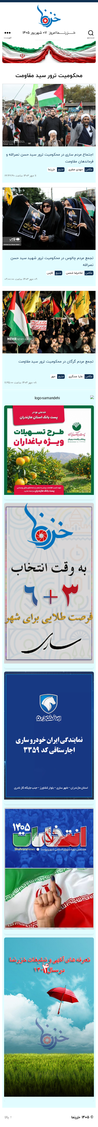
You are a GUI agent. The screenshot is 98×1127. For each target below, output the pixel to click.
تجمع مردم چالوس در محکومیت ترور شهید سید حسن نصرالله (51, 262)
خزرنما (75, 1117)
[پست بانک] (49, 450)
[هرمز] (49, 51)
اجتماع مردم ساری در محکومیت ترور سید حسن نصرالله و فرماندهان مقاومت (49, 158)
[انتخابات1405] (49, 869)
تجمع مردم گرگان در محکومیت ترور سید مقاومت (55, 361)
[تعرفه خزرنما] (49, 1017)
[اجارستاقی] (49, 735)
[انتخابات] (49, 583)
